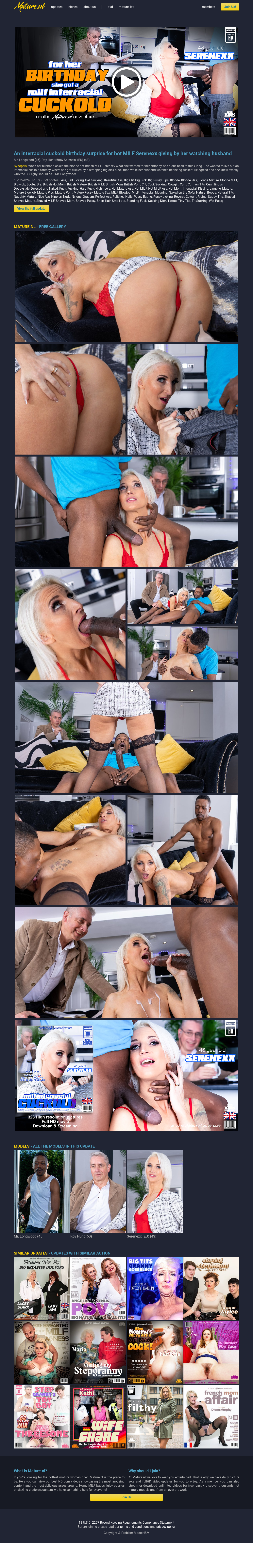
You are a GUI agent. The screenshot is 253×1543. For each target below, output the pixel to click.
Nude (66, 197)
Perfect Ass (103, 197)
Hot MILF (140, 188)
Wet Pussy (216, 201)
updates (56, 7)
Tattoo (172, 201)
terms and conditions (134, 1527)
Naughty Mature (25, 197)
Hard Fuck (87, 188)
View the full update (31, 208)
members (208, 7)
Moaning (161, 192)
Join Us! (230, 7)
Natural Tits (225, 192)
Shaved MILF (45, 201)
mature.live (126, 7)
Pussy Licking (163, 197)
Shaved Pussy (85, 201)
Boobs (30, 184)
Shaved (229, 197)
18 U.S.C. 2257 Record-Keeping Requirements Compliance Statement (126, 1522)
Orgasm (88, 197)
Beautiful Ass (113, 180)
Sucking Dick (157, 201)
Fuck (62, 188)
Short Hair (103, 201)
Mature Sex (102, 192)
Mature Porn (63, 192)
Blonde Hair (189, 180)
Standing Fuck (136, 201)
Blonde (175, 180)
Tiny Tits (184, 201)
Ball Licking (76, 180)
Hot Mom (174, 188)
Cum (183, 184)
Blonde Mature (208, 180)
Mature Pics (45, 192)
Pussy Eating (143, 197)
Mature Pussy (83, 192)
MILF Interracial (143, 192)
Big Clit (129, 180)
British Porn (132, 184)
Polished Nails (122, 197)
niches (72, 7)
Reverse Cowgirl (185, 197)
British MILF (96, 184)
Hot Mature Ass (122, 188)
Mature (227, 188)
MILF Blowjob (120, 192)
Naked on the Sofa (182, 192)
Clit (144, 184)
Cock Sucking (157, 184)
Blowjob (19, 184)
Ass (63, 180)
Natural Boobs (206, 192)
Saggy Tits (215, 197)
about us (89, 7)
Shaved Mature (24, 201)
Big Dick (141, 180)
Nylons (76, 197)
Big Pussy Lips (158, 180)
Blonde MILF (228, 180)
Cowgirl (173, 184)
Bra (39, 184)
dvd (110, 7)
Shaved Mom (65, 201)
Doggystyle (21, 188)
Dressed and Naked (44, 188)
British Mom (114, 184)
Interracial (190, 188)
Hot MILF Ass (157, 188)
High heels (102, 188)
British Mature (77, 184)
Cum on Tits (196, 184)
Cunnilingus (214, 184)
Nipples (56, 197)
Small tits (118, 201)
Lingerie (215, 188)
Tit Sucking (200, 201)
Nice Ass (44, 197)
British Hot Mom (54, 184)
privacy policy (166, 1527)
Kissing (203, 188)
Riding (202, 197)
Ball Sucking (94, 180)
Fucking (72, 188)
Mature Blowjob (25, 192)
